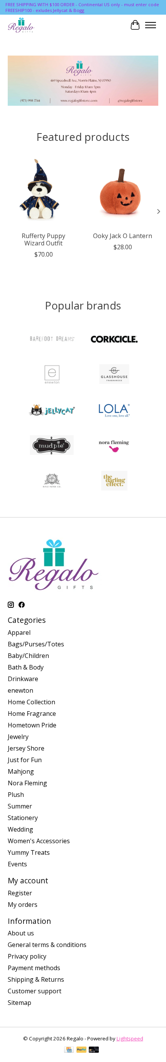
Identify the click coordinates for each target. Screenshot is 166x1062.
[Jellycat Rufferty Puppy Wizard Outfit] (43, 192)
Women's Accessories (39, 841)
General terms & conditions (47, 944)
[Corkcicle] (114, 339)
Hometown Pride (32, 725)
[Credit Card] (69, 1050)
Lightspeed (130, 1038)
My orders (22, 904)
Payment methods (34, 968)
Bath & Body (26, 667)
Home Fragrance (32, 713)
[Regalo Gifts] (22, 25)
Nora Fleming (27, 783)
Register (20, 893)
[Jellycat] (52, 410)
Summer (20, 806)
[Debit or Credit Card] (94, 1050)
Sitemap (19, 1002)
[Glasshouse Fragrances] (114, 375)
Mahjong (21, 771)
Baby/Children (28, 655)
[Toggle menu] (150, 25)
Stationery (23, 817)
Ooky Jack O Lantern (122, 236)
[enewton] (52, 375)
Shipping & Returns (36, 979)
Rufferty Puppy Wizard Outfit (43, 239)
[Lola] (114, 410)
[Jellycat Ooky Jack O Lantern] (122, 192)
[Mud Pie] (52, 446)
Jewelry (18, 736)
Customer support (34, 991)
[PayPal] (81, 1050)
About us (21, 933)
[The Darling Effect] (114, 481)
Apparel (19, 632)
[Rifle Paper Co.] (52, 481)
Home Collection (31, 702)
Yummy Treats (29, 852)
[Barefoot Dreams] (52, 339)
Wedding (20, 829)
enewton (20, 690)
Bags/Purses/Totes (36, 644)
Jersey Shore (26, 748)
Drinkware (23, 679)
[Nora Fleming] (114, 446)
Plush (16, 794)
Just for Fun (25, 760)
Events (17, 864)
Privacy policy (27, 956)
